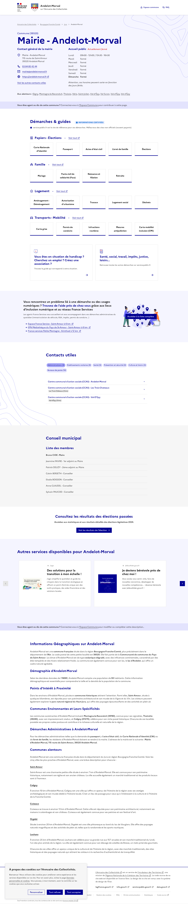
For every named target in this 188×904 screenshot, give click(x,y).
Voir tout (72, 137)
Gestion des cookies (103, 895)
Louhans (34, 834)
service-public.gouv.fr (141, 887)
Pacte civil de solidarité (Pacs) (68, 175)
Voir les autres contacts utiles (31, 82)
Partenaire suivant (182, 583)
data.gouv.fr (162, 887)
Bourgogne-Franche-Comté (50, 24)
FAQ (167, 7)
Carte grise (41, 229)
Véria (74, 93)
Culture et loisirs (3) (137, 365)
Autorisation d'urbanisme (68, 202)
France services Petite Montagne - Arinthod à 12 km (53, 330)
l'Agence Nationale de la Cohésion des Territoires (126, 875)
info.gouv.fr (122, 887)
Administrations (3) (56, 365)
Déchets (146, 202)
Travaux (94, 202)
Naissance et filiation (94, 175)
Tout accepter (74, 892)
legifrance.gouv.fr (103, 887)
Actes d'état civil (94, 149)
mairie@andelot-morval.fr (34, 71)
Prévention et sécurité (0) (115, 365)
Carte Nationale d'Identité (41, 149)
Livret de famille (120, 149)
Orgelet (33, 819)
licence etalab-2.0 (69, 901)
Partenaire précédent (5, 583)
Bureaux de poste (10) (57, 370)
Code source (162, 895)
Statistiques (148, 895)
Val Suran (105, 93)
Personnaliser (36, 892)
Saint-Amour (36, 766)
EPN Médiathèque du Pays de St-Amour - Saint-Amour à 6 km (58, 327)
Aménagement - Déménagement (41, 202)
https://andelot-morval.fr (34, 76)
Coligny (33, 785)
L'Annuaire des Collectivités (107, 872)
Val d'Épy (125, 93)
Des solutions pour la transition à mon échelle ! (64, 572)
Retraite (120, 175)
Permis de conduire (68, 229)
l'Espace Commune (88, 105)
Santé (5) (97, 365)
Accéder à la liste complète (140, 316)
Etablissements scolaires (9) (79, 365)
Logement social (120, 202)
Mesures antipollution (120, 229)
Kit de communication (132, 895)
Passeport (68, 149)
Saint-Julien (83, 93)
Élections (146, 149)
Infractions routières (94, 229)
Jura (65, 24)
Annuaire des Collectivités (26, 24)
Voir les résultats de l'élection (92, 530)
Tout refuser (55, 892)
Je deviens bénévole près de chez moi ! (141, 572)
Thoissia (67, 93)
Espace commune (151, 7)
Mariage (42, 175)
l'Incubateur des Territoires (149, 872)
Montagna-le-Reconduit (50, 93)
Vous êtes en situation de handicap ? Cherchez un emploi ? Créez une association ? (59, 260)
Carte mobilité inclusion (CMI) (146, 229)
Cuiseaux (34, 803)
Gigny (35, 93)
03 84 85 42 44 (29, 66)
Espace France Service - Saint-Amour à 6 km (49, 323)
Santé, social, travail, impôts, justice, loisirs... (124, 258)
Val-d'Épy (94, 93)
